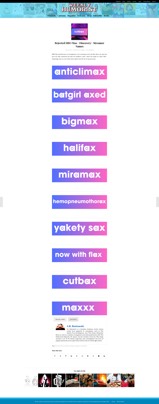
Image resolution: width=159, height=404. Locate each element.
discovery (63, 346)
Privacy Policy (120, 401)
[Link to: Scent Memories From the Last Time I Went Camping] (100, 380)
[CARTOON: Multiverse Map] (157, 202)
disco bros (57, 346)
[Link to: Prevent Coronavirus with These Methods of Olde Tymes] (72, 380)
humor (72, 346)
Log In (139, 1)
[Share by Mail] (88, 356)
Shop (123, 1)
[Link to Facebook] (146, 8)
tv (80, 346)
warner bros (84, 346)
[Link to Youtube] (148, 8)
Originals (118, 1)
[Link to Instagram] (151, 8)
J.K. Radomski (90, 50)
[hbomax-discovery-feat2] (79, 31)
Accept (113, 401)
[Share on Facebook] (55, 356)
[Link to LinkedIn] (154, 8)
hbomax (68, 346)
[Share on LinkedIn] (71, 356)
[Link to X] (143, 8)
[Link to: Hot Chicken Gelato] (86, 380)
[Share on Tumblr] (77, 356)
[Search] (111, 15)
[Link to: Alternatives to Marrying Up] (31, 380)
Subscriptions (146, 1)
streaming (76, 346)
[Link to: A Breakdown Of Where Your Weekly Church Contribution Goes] (127, 380)
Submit (129, 1)
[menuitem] (118, 1)
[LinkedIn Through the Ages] (1, 202)
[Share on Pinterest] (66, 356)
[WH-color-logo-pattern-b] (79, 8)
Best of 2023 (77, 50)
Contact (134, 1)
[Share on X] (60, 356)
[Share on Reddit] (82, 356)
